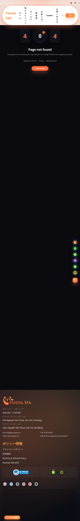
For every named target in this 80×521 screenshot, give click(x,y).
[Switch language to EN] (75, 3)
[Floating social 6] (75, 272)
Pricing (41, 61)
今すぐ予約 (70, 15)
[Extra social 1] (30, 484)
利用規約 (6, 453)
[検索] (62, 15)
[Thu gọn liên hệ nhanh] (75, 280)
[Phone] (23, 484)
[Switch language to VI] (71, 3)
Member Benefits (10, 462)
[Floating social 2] (75, 248)
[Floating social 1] (75, 242)
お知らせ (42, 15)
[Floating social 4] (75, 260)
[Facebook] (11, 484)
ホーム (20, 15)
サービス (31, 15)
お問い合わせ (57, 15)
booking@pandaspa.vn (11, 432)
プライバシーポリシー (12, 449)
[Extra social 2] (36, 484)
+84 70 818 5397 (46, 432)
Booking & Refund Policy (14, 458)
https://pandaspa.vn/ (10, 436)
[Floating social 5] (75, 266)
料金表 (36, 15)
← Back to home (40, 68)
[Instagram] (5, 484)
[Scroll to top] (40, 517)
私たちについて (25, 15)
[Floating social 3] (75, 254)
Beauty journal (51, 61)
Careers (49, 15)
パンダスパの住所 (12, 517)
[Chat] (17, 484)
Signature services (30, 61)
